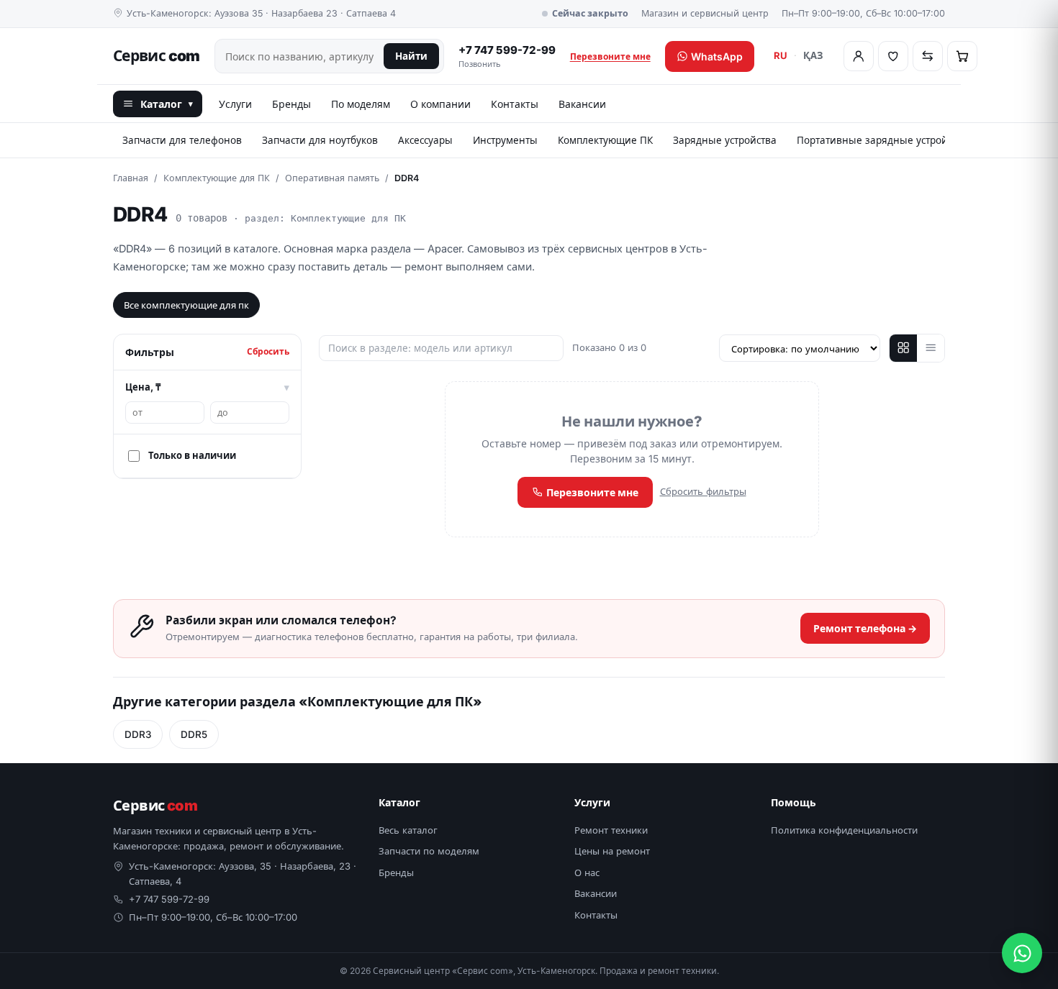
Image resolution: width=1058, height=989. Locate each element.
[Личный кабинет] (859, 56)
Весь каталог (408, 830)
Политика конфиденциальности (844, 830)
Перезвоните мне (610, 56)
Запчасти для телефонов (182, 140)
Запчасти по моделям (429, 851)
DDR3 (138, 734)
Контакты (514, 104)
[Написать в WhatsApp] (1022, 953)
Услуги (235, 104)
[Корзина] (962, 56)
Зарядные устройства (725, 140)
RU (780, 55)
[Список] (930, 348)
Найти (411, 56)
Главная (130, 178)
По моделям (360, 104)
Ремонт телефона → (865, 628)
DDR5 (194, 734)
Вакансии (582, 104)
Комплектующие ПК (605, 140)
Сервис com (156, 56)
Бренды (291, 104)
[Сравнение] (928, 56)
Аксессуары (425, 140)
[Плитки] (903, 348)
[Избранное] (893, 56)
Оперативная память (332, 178)
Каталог (166, 104)
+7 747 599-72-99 (507, 56)
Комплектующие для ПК (216, 178)
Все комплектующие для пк (186, 305)
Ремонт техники (611, 830)
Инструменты (505, 140)
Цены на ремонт (612, 851)
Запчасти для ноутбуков (320, 140)
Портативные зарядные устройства (882, 140)
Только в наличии (192, 455)
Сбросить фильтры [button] (703, 491)
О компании (440, 104)
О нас (587, 872)
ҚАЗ (813, 55)
